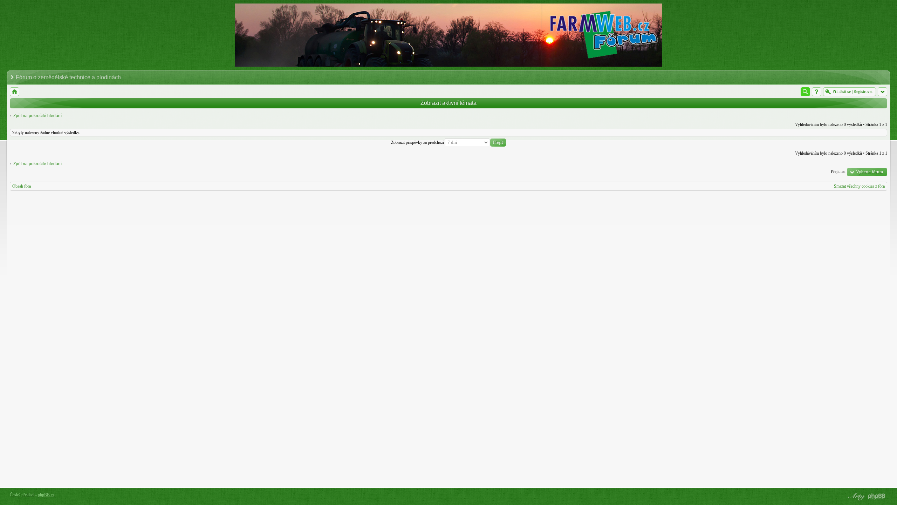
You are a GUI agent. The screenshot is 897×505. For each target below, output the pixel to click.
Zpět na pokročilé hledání (37, 115)
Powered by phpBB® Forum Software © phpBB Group (876, 496)
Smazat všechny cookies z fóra (859, 186)
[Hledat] (805, 91)
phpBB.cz (46, 494)
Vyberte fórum (869, 171)
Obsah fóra (21, 186)
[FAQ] (816, 91)
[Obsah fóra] (14, 91)
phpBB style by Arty (855, 496)
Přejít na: (838, 171)
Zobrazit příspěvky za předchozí (418, 142)
